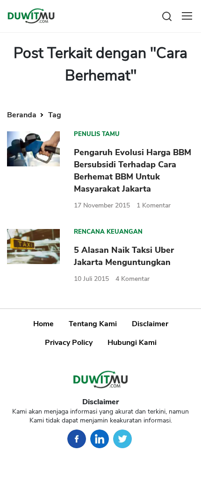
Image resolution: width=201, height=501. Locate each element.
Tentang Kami (93, 324)
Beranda (22, 115)
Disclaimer (150, 324)
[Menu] (187, 16)
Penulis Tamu (97, 134)
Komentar (153, 205)
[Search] (166, 15)
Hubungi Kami (132, 342)
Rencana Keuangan (108, 232)
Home (43, 324)
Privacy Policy (69, 342)
